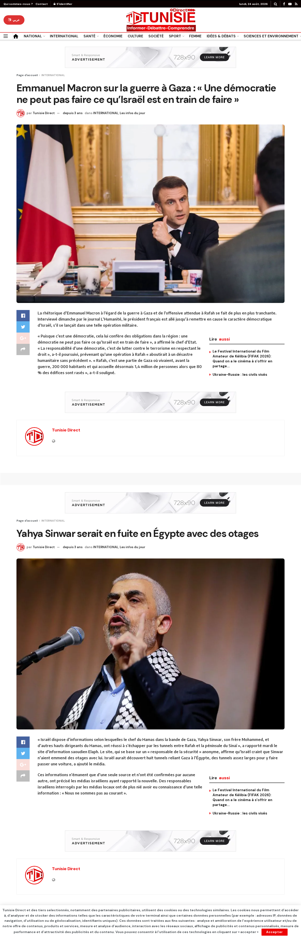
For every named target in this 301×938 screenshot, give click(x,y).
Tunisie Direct (44, 113)
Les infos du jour (132, 113)
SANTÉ (89, 36)
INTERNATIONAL (64, 36)
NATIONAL (33, 36)
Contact (42, 4)
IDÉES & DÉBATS (221, 36)
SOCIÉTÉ (156, 36)
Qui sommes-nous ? (18, 4)
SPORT (175, 36)
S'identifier (64, 4)
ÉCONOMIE (113, 36)
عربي (16, 20)
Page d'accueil (27, 75)
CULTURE (135, 36)
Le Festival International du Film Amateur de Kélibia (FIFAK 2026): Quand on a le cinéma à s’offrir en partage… (242, 358)
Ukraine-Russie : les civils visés (240, 374)
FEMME (195, 36)
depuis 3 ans (73, 113)
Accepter (274, 932)
